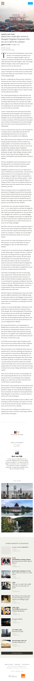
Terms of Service (25, 664)
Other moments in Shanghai (17, 543)
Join (30, 3)
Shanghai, (16, 44)
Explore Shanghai (17, 653)
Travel (13, 34)
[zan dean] (18, 432)
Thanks (17, 425)
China (8, 34)
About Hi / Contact (9, 664)
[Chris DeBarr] (15, 432)
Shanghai (4, 34)
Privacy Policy (17, 664)
